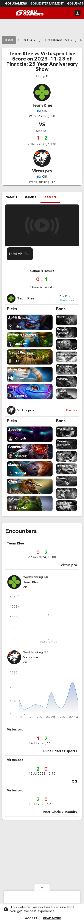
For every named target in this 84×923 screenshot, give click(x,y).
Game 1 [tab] (11, 197)
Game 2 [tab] (31, 197)
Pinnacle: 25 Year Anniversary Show (42, 66)
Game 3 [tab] (50, 197)
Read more (52, 918)
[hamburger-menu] (7, 13)
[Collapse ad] (42, 887)
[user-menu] (78, 13)
